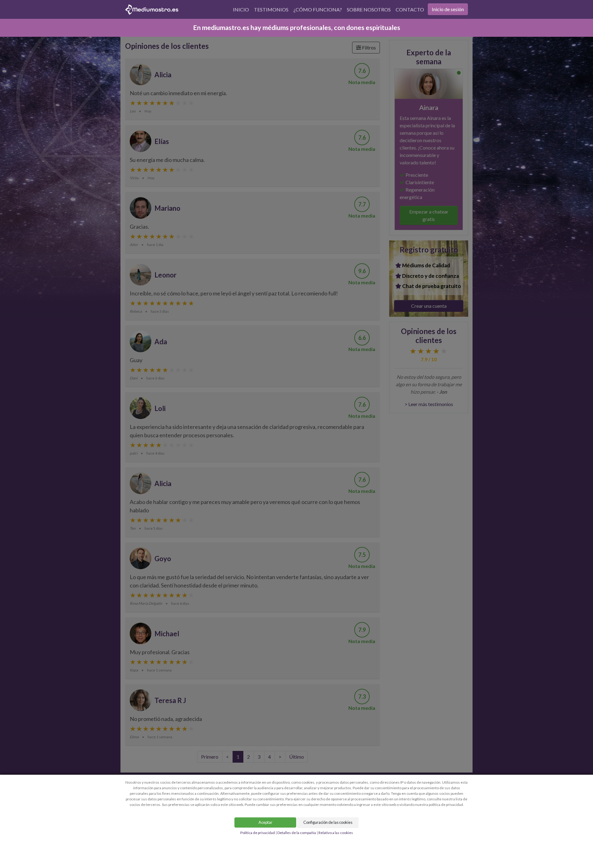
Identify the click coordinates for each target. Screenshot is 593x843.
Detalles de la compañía (296, 832)
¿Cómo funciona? (317, 9)
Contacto (410, 9)
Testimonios (271, 9)
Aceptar (265, 822)
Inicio (241, 9)
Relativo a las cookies (335, 832)
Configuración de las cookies (327, 822)
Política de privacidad (257, 832)
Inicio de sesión (448, 9)
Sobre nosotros (369, 9)
